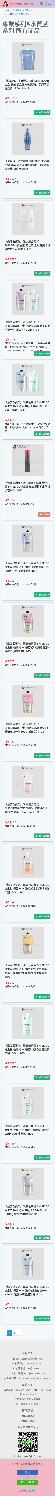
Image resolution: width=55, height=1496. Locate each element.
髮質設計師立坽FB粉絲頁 (28, 1358)
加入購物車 (43, 112)
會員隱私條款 (28, 1420)
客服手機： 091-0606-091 (28, 1363)
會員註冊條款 (28, 1415)
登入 (27, 1472)
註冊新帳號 (27, 1482)
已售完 (45, 514)
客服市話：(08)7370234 (28, 1368)
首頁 (6, 10)
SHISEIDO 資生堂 (22, 10)
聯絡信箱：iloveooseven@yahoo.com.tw (28, 1378)
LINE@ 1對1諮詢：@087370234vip (27, 1373)
